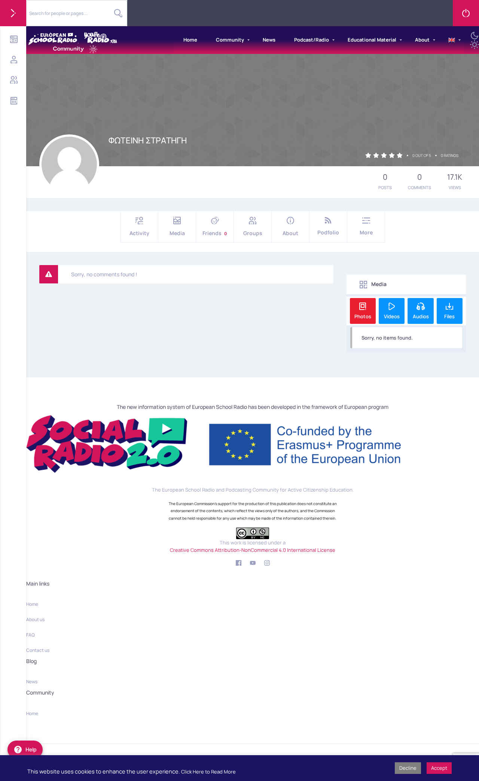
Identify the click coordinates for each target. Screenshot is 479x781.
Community (230, 39)
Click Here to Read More (208, 771)
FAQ (30, 635)
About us (35, 619)
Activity (139, 233)
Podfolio (328, 232)
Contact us (37, 650)
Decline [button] (408, 768)
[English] (451, 40)
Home (190, 39)
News (269, 39)
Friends (214, 233)
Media (177, 233)
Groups (252, 233)
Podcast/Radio (311, 39)
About (422, 39)
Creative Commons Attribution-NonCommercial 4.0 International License (252, 550)
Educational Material (372, 39)
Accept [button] (439, 768)
